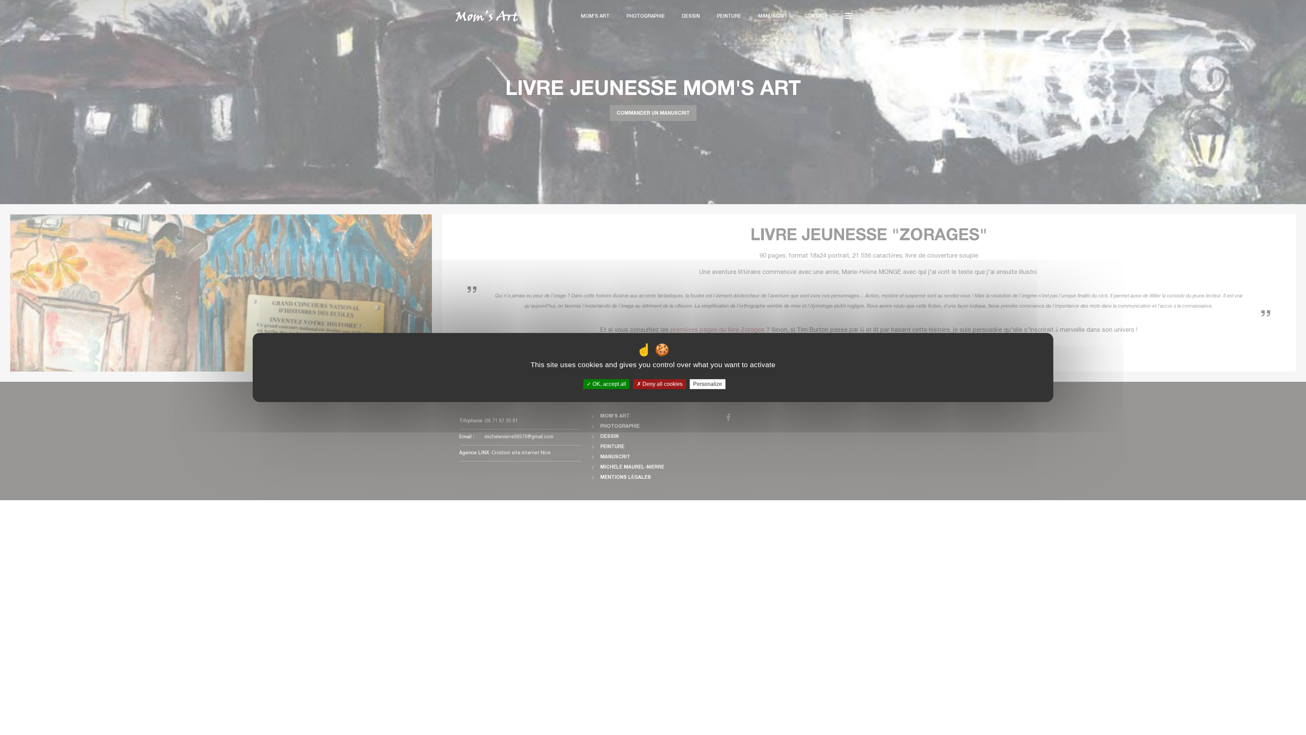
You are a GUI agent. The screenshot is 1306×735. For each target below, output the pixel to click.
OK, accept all (608, 384)
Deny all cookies (662, 384)
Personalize (707, 384)
